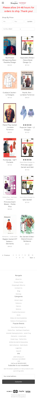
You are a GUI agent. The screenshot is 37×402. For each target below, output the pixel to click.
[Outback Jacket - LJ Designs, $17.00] (9, 80)
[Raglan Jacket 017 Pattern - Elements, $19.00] (9, 224)
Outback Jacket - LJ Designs (10, 94)
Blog (18, 291)
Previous (7, 255)
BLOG (18, 315)
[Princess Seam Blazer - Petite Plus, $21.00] (9, 185)
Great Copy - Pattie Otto (19, 339)
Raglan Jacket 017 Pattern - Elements (10, 241)
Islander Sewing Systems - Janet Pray (18, 333)
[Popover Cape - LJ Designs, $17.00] (27, 113)
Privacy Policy (18, 282)
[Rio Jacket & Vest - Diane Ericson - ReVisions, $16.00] (27, 224)
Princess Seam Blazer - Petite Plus (10, 204)
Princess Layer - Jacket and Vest (27, 166)
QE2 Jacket (27, 200)
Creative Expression (18, 312)
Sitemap (18, 294)
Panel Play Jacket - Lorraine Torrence (10, 127)
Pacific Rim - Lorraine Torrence (27, 94)
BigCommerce (22, 395)
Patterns (19, 303)
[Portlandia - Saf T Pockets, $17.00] (9, 147)
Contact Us (18, 288)
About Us (19, 279)
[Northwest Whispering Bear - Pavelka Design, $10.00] (9, 45)
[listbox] (15, 29)
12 (19, 257)
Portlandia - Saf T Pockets (10, 161)
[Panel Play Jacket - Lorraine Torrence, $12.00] (9, 113)
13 (23, 257)
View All (18, 351)
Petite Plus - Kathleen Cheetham (18, 330)
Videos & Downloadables (18, 318)
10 (32, 255)
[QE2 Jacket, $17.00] (27, 185)
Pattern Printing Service (18, 321)
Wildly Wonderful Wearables (18, 342)
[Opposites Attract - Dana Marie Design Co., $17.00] (27, 45)
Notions (18, 309)
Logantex (18, 348)
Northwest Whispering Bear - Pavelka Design (9, 60)
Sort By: (5, 29)
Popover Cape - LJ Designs (27, 128)
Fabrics (18, 306)
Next (31, 258)
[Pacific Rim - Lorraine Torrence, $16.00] (27, 80)
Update (29, 21)
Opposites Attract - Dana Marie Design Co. (27, 60)
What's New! (18, 300)
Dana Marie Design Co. (18, 327)
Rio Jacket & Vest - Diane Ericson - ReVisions (27, 239)
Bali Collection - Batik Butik (19, 345)
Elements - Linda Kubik (18, 336)
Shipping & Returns (18, 285)
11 (16, 257)
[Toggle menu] (3, 3)
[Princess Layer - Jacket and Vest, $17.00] (27, 147)
